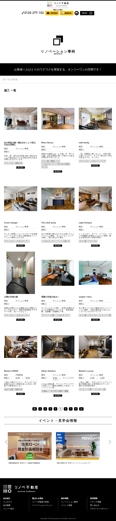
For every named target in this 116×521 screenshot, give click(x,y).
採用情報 (93, 498)
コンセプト (7, 502)
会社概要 (6, 505)
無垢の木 (18, 163)
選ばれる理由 (37, 498)
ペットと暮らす (63, 241)
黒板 (66, 391)
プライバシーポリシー (99, 509)
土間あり (45, 391)
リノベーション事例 (69, 502)
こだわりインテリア (97, 161)
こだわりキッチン (49, 164)
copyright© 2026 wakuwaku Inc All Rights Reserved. (58, 518)
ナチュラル (9, 163)
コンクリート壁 (105, 315)
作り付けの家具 (63, 164)
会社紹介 (6, 498)
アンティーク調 (48, 315)
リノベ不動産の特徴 (40, 502)
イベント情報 (66, 505)
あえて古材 (9, 389)
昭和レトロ (55, 161)
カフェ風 (45, 161)
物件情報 (64, 498)
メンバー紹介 (8, 509)
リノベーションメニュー (42, 505)
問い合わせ (94, 505)
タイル (44, 167)
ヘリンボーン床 (99, 389)
